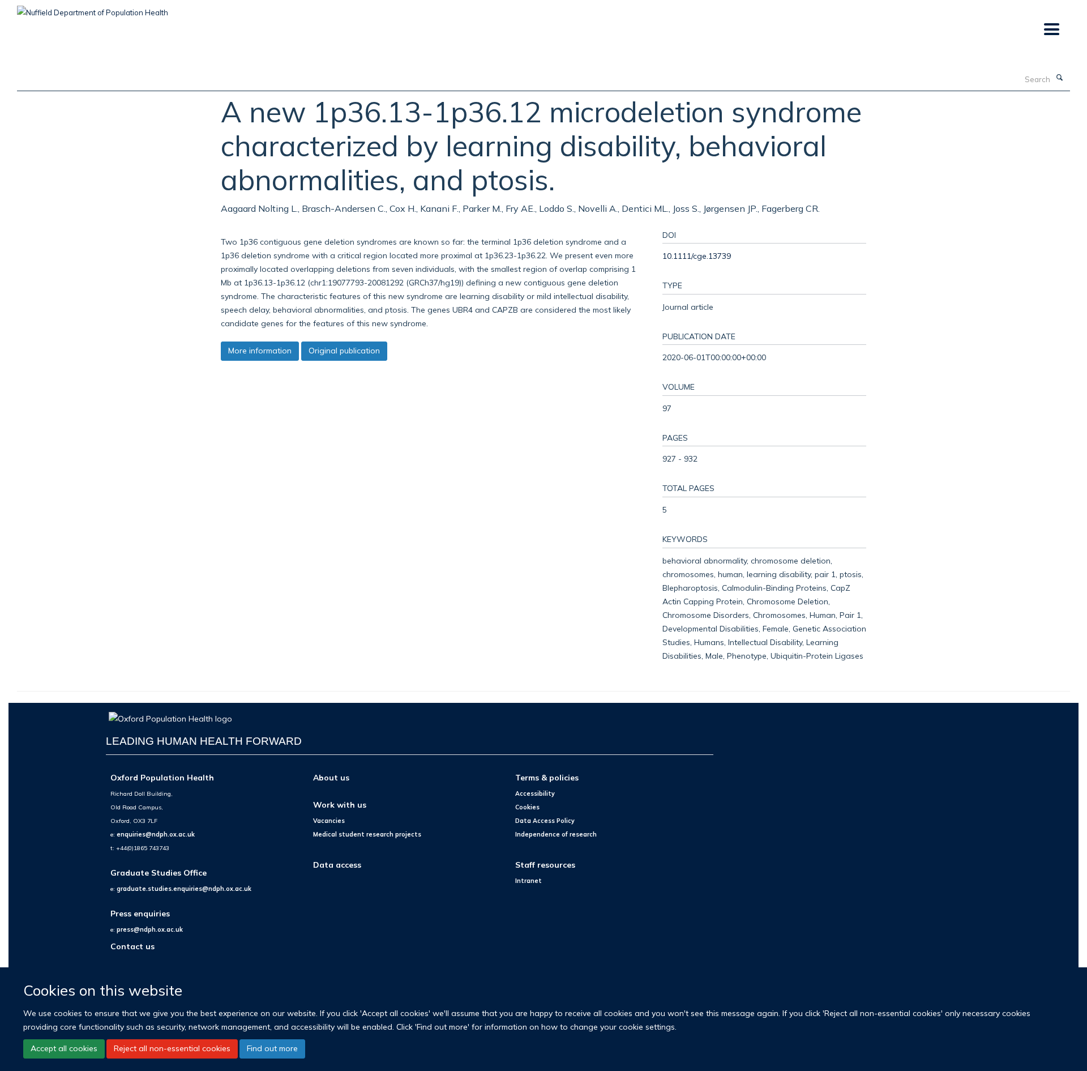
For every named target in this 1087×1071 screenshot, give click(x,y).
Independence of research (556, 834)
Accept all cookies (64, 1048)
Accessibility (535, 793)
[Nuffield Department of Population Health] (92, 8)
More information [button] (260, 350)
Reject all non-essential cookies (172, 1048)
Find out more (272, 1048)
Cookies (527, 807)
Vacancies (329, 821)
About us (331, 777)
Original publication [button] (344, 350)
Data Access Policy (545, 821)
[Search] (1059, 78)
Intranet (528, 881)
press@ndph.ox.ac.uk (150, 929)
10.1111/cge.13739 (696, 256)
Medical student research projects (367, 834)
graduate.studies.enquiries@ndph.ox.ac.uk (184, 889)
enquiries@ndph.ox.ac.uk (156, 834)
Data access (337, 864)
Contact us (132, 946)
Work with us (339, 804)
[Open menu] (1051, 29)
